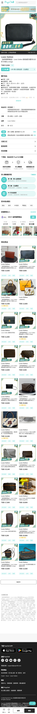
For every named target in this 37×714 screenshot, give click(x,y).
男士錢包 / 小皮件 (13, 116)
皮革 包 (19, 611)
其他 (20, 116)
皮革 (28, 603)
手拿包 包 (24, 611)
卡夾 (31, 205)
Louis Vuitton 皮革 (16, 609)
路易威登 (12, 603)
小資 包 (18, 620)
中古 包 (28, 620)
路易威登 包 (8, 609)
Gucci (7, 676)
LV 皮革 (29, 606)
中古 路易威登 (25, 614)
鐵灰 (25, 603)
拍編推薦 (13, 690)
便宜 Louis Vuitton (19, 615)
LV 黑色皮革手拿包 (28, 599)
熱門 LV (11, 612)
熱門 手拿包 (23, 619)
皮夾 (24, 673)
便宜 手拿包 (9, 619)
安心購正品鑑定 (5, 690)
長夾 (9, 205)
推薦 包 (33, 620)
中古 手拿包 (30, 619)
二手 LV (30, 611)
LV (8, 603)
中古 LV (16, 612)
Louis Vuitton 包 (5, 611)
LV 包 (6, 608)
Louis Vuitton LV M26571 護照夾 (14, 599)
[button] (5, 223)
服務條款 (15, 683)
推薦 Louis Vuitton (26, 617)
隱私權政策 (22, 683)
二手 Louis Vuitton (9, 615)
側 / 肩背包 (19, 673)
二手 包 (9, 620)
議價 (18, 710)
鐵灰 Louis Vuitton (21, 605)
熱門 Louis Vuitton (5, 617)
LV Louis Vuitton (22, 606)
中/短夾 (16, 205)
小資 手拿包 (16, 619)
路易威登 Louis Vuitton (14, 608)
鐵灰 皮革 (29, 605)
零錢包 (24, 205)
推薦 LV (21, 612)
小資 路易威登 (9, 614)
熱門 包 (23, 620)
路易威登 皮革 (24, 608)
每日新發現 (4, 673)
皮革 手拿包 (13, 611)
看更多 (18, 582)
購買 (29, 710)
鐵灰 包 (7, 606)
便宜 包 (14, 620)
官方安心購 (11, 673)
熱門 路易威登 (17, 614)
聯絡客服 (9, 683)
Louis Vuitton (11, 121)
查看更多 (18, 100)
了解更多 (33, 174)
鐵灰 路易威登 (12, 605)
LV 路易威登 (14, 606)
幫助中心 (3, 683)
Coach (3, 676)
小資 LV (5, 612)
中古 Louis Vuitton (16, 617)
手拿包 (32, 603)
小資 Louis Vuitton (30, 615)
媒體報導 (19, 690)
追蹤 (33, 217)
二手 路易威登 (27, 612)
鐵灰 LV (5, 605)
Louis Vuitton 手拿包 (27, 609)
